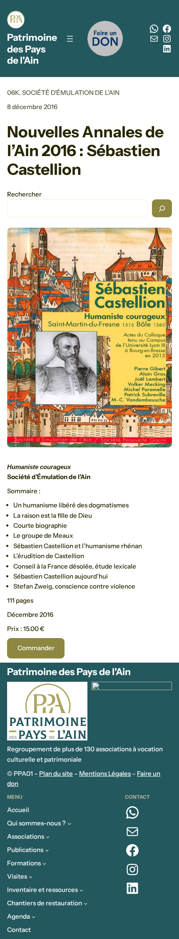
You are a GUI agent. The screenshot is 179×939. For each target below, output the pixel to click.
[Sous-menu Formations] (44, 863)
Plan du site (56, 774)
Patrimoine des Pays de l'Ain (32, 49)
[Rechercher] (162, 208)
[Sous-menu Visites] (30, 877)
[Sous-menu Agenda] (33, 917)
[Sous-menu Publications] (47, 850)
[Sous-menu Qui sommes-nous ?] (69, 823)
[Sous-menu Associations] (48, 837)
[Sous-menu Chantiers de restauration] (85, 903)
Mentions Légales (105, 774)
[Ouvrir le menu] (70, 39)
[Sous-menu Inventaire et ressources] (81, 890)
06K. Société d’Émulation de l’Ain (63, 93)
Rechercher (24, 194)
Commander (36, 648)
